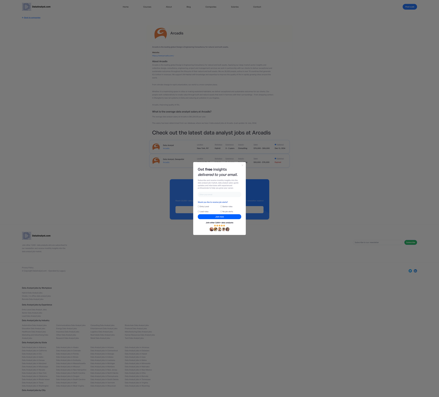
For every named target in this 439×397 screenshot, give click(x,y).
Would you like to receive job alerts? (213, 202)
